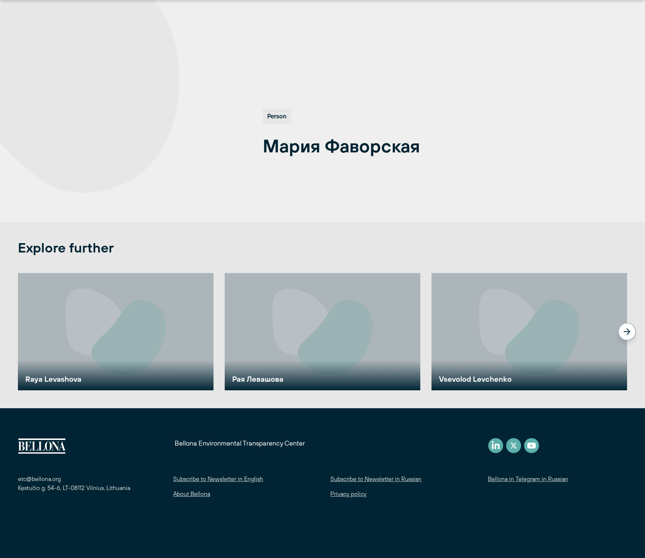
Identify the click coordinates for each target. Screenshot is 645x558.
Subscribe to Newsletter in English (218, 478)
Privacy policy (348, 493)
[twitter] (513, 445)
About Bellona (191, 493)
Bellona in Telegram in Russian (528, 478)
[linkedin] (495, 445)
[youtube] (531, 445)
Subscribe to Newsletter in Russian (375, 478)
